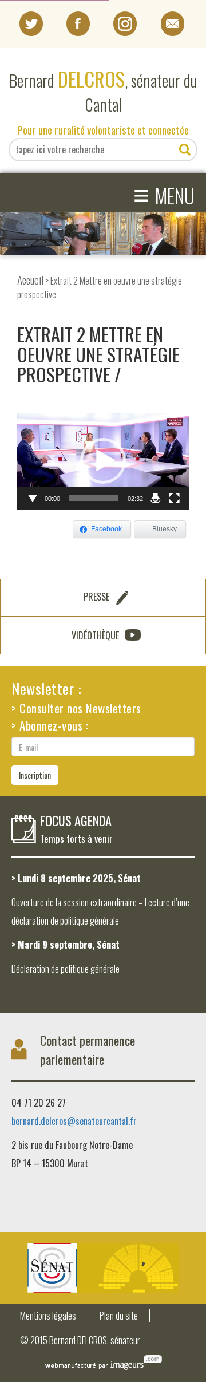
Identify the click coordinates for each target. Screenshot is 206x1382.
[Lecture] (32, 498)
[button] (103, 461)
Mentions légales (48, 1315)
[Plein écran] (174, 498)
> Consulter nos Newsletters (76, 708)
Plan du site (119, 1315)
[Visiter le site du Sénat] (103, 1268)
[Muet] (155, 498)
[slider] (93, 498)
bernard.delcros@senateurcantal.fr (74, 1121)
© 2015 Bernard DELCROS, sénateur (80, 1340)
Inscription (35, 775)
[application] (103, 461)
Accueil (30, 279)
